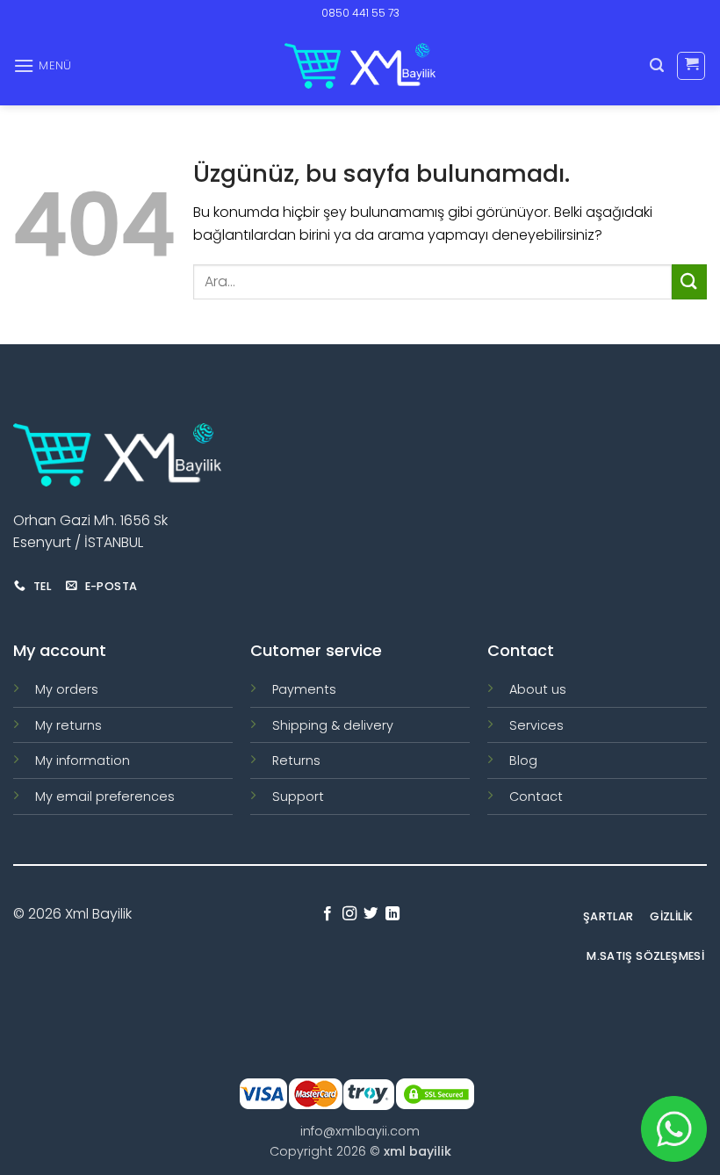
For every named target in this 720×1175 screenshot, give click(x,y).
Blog (523, 760)
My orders (66, 689)
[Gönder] (689, 281)
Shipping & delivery (332, 725)
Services (536, 725)
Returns (296, 760)
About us (537, 689)
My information (82, 760)
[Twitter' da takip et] (371, 914)
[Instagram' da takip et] (349, 914)
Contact (536, 796)
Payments (304, 689)
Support (298, 796)
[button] (42, 65)
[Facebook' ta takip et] (327, 914)
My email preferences (105, 796)
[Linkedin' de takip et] (392, 914)
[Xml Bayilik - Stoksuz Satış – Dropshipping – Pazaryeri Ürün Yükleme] (360, 66)
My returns (68, 725)
